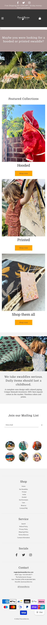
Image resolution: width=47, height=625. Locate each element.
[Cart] (42, 18)
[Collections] (10, 457)
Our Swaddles (23, 489)
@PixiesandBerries (23, 586)
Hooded (24, 497)
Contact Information (23, 537)
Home (23, 486)
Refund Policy (23, 526)
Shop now (23, 173)
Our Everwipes (23, 500)
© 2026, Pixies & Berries (21, 619)
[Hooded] (37, 457)
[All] (10, 446)
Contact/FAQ (23, 508)
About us (23, 505)
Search (23, 524)
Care (23, 502)
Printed (24, 492)
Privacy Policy (23, 529)
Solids (24, 494)
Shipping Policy (23, 532)
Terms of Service (23, 535)
